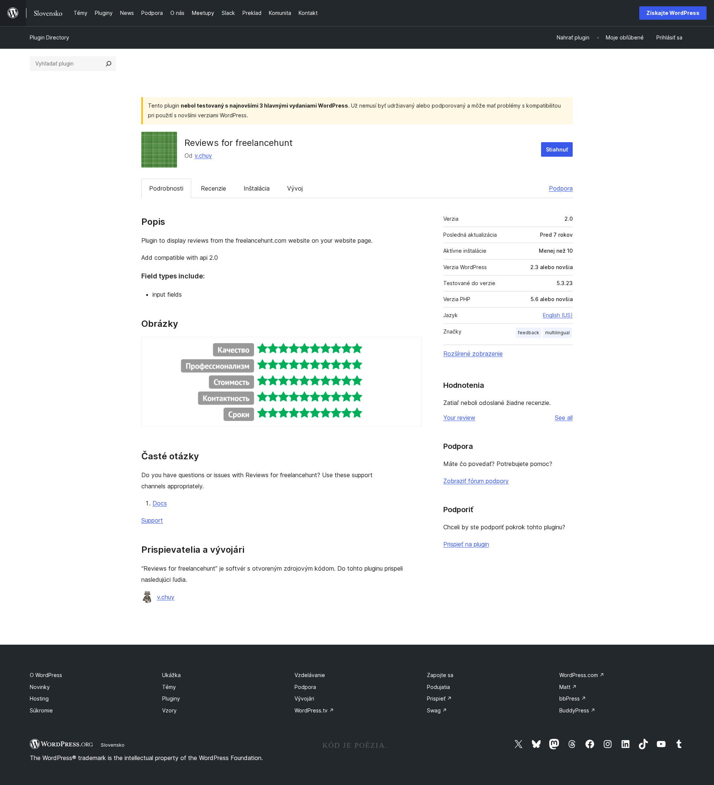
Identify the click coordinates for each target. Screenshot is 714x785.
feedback (528, 332)
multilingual (557, 332)
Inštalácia (257, 188)
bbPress (572, 698)
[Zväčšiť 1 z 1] (411, 347)
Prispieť (439, 698)
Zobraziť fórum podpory (476, 481)
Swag (437, 710)
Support (152, 520)
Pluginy (171, 698)
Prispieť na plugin (466, 544)
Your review (459, 417)
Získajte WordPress (672, 13)
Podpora (561, 188)
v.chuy (203, 155)
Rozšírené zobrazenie (473, 353)
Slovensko (113, 745)
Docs (159, 503)
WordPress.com (581, 675)
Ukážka (171, 675)
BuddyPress (577, 710)
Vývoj (295, 188)
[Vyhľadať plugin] (108, 63)
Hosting (39, 698)
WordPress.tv (314, 710)
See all (564, 417)
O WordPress (46, 675)
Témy (169, 687)
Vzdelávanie (310, 675)
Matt (568, 687)
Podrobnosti (166, 188)
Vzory (169, 710)
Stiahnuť (557, 149)
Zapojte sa (440, 675)
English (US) (558, 315)
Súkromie (41, 710)
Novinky (40, 687)
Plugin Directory (49, 37)
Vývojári (304, 698)
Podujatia (438, 687)
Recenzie (213, 188)
